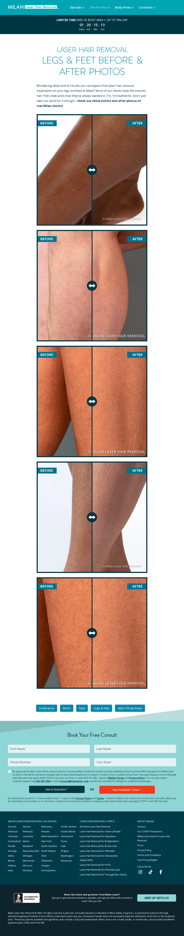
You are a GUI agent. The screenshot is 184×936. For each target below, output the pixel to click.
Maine (26, 841)
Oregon (45, 865)
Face (82, 708)
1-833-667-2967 (42, 781)
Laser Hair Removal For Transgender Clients (103, 874)
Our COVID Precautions (149, 831)
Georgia (12, 850)
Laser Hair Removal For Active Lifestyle (100, 831)
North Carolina (49, 846)
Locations (146, 7)
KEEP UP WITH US (157, 898)
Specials (75, 7)
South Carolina (69, 826)
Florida (11, 846)
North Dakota (48, 850)
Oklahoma (46, 860)
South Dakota (68, 831)
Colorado (13, 836)
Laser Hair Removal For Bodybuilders (99, 841)
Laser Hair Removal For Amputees (98, 836)
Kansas (27, 826)
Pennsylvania (48, 870)
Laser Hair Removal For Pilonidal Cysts (100, 869)
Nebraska (46, 826)
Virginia (65, 850)
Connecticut (14, 841)
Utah (63, 846)
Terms (100, 798)
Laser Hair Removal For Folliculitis (97, 850)
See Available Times (127, 790)
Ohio (44, 855)
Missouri (27, 865)
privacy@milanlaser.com (74, 781)
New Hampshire (50, 836)
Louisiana (28, 836)
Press (140, 845)
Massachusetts (31, 850)
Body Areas (123, 7)
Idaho (11, 855)
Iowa (10, 870)
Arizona (12, 826)
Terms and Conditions (149, 855)
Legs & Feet (101, 708)
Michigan (27, 855)
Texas (64, 841)
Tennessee (67, 836)
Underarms (46, 708)
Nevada (45, 831)
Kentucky (28, 831)
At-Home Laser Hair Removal (95, 826)
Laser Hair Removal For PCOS (95, 864)
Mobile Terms (116, 777)
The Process (98, 7)
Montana (27, 870)
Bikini (66, 708)
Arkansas (13, 831)
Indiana (12, 865)
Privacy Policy (137, 777)
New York (46, 841)
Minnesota (28, 860)
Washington (67, 855)
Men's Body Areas (130, 708)
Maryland (28, 846)
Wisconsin (66, 860)
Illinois (11, 860)
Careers (141, 826)
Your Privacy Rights (147, 860)
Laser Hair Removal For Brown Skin (98, 846)
